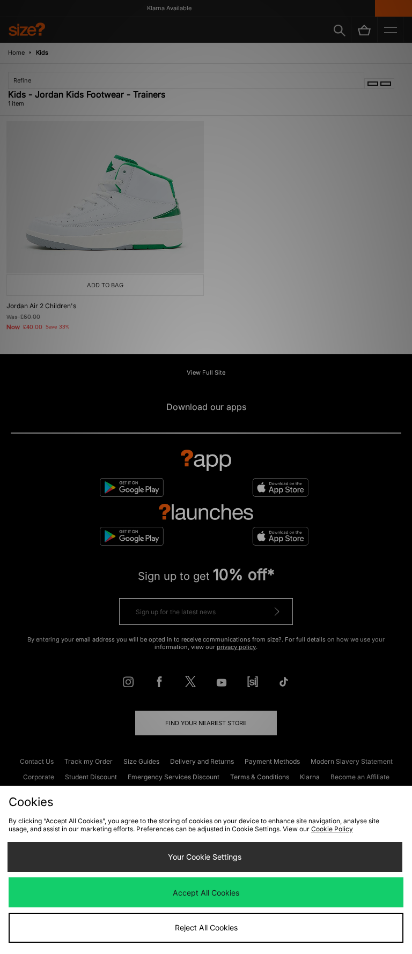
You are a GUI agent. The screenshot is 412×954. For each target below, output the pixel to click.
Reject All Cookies (206, 927)
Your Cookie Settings (204, 856)
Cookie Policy (332, 829)
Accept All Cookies (206, 892)
